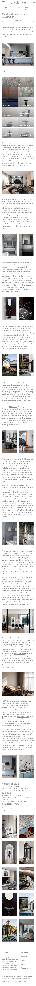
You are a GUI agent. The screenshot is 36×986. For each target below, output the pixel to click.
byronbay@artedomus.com (9, 967)
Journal (6, 10)
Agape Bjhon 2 (7, 586)
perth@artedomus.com (8, 963)
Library (27, 7)
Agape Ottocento (19, 654)
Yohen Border (23, 717)
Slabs (5, 7)
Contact (5, 952)
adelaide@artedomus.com (9, 965)
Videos (27, 10)
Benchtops (14, 5)
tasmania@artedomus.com (9, 969)
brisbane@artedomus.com (9, 961)
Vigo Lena (10, 383)
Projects (13, 10)
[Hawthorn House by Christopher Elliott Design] (3, 21)
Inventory (6, 5)
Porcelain (27, 5)
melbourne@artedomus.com (10, 960)
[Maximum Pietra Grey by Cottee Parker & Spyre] (32, 21)
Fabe (5, 595)
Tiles (12, 7)
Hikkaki (13, 407)
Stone (19, 5)
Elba (32, 640)
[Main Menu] (6, 2)
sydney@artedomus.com (9, 958)
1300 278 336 (6, 956)
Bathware (20, 7)
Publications (21, 10)
